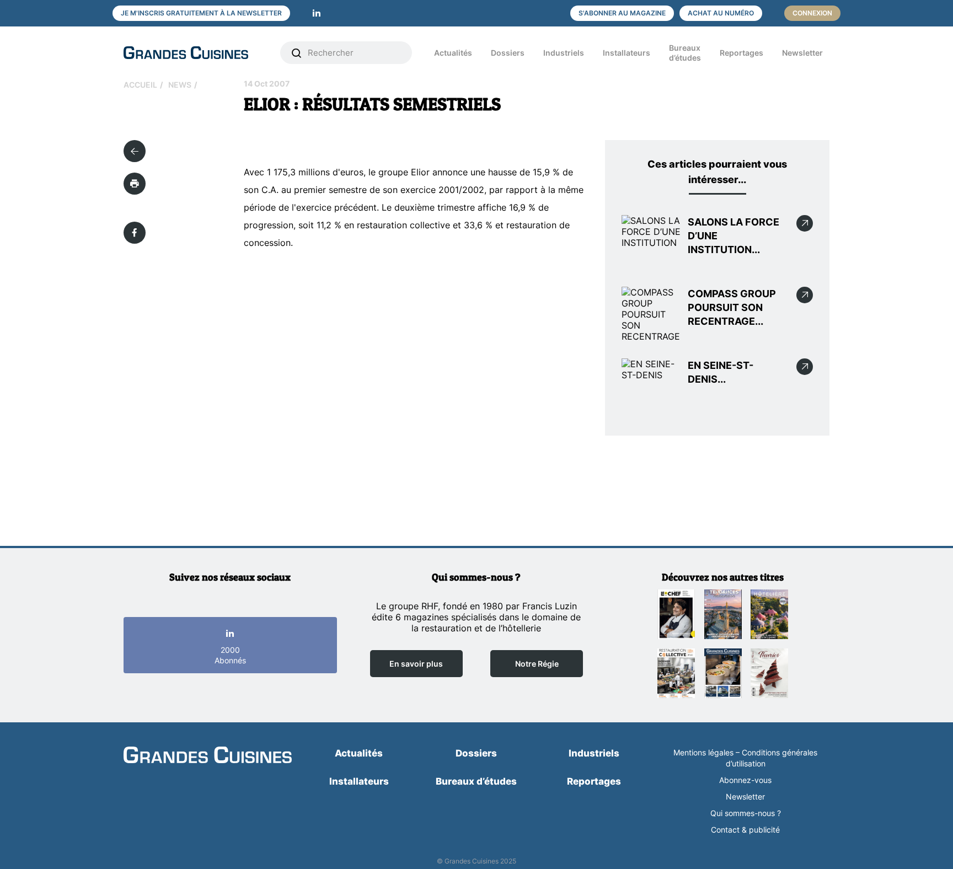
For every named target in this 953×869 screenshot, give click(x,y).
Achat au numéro (721, 13)
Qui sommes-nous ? (745, 813)
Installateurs (626, 52)
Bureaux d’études (685, 52)
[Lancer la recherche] (297, 53)
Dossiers (507, 52)
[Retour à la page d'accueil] (208, 756)
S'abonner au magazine (622, 13)
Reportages (741, 52)
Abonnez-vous (745, 780)
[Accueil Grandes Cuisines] (194, 52)
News (179, 84)
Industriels (563, 52)
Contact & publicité (745, 829)
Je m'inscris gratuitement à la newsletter (201, 13)
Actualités (453, 52)
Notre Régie (537, 663)
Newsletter (802, 52)
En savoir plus (416, 663)
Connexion (812, 13)
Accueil (140, 84)
